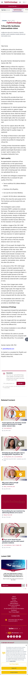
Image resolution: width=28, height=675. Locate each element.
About (14, 596)
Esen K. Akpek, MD (16, 545)
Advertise (14, 598)
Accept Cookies (14, 672)
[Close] (26, 645)
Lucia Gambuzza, (8, 545)
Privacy (14, 600)
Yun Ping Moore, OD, (9, 456)
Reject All (14, 668)
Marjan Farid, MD (8, 515)
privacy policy (7, 387)
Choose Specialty (12, 6)
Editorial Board (14, 603)
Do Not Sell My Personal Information (14, 608)
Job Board (14, 610)
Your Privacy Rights (14, 612)
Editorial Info (14, 601)
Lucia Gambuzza (8, 428)
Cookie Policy (12, 661)
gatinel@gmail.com (8, 348)
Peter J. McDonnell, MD (9, 486)
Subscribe (20, 383)
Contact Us (14, 607)
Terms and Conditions (14, 605)
